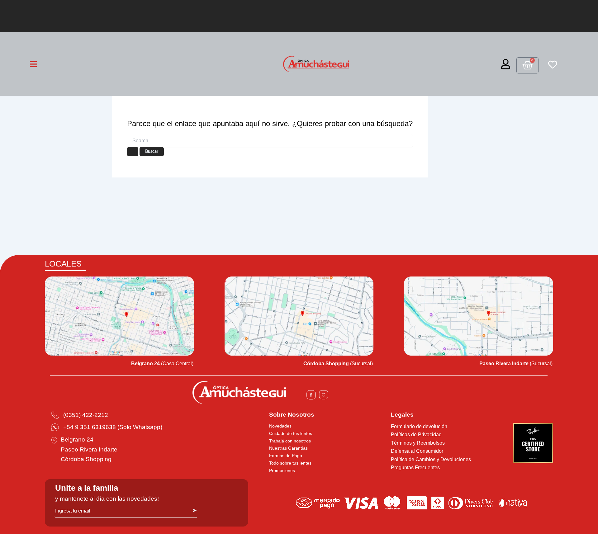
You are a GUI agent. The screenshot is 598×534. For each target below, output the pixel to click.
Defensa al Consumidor (417, 451)
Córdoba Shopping (86, 459)
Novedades (280, 425)
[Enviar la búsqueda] (132, 151)
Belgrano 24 (77, 439)
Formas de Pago (285, 455)
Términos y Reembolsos (418, 443)
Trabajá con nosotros (290, 440)
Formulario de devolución (419, 426)
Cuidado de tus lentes (290, 433)
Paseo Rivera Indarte (89, 449)
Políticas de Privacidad (416, 434)
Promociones (282, 470)
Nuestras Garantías (288, 448)
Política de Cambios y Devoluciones (431, 459)
